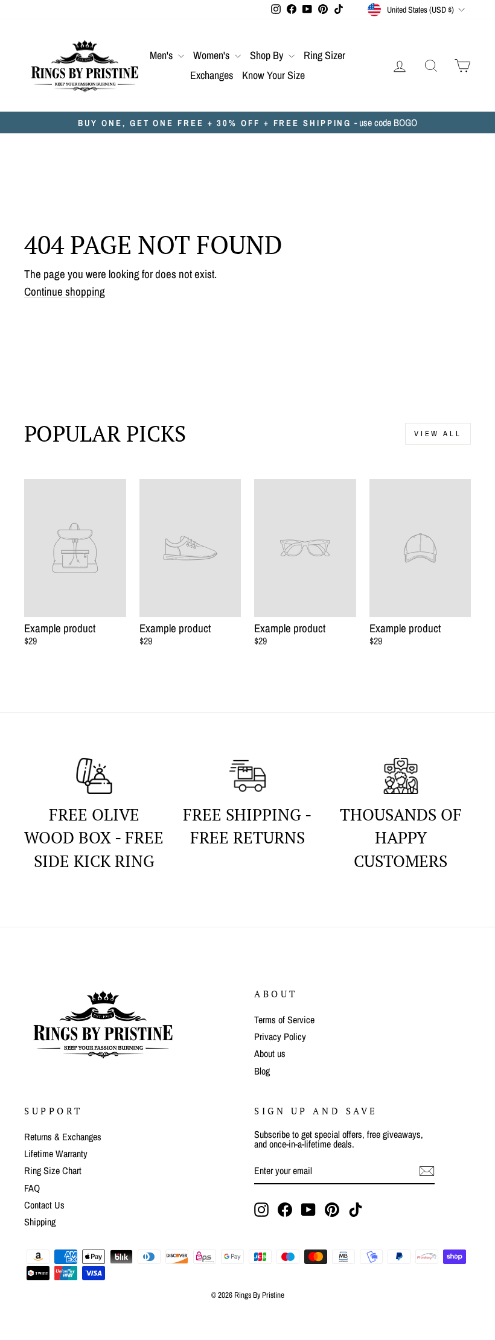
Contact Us (44, 1204)
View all (438, 433)
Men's (162, 55)
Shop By (268, 55)
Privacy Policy (280, 1036)
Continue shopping (64, 292)
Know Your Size (273, 75)
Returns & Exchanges (62, 1136)
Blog (262, 1071)
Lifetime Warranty (56, 1153)
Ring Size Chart (52, 1170)
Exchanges (211, 75)
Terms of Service (284, 1019)
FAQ (32, 1188)
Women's (212, 55)
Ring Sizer (324, 55)
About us (270, 1053)
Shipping (40, 1221)
